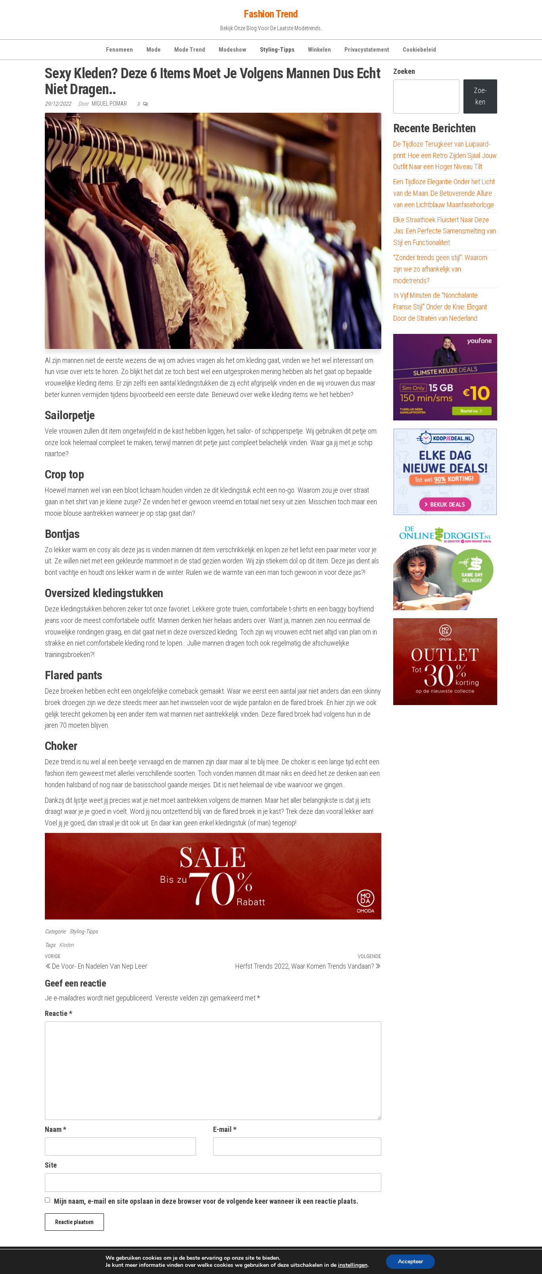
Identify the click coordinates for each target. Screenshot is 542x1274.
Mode (153, 49)
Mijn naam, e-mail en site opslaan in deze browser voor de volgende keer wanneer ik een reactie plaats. (206, 1201)
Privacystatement (366, 49)
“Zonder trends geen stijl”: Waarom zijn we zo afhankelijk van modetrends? (440, 269)
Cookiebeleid (419, 49)
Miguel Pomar (110, 103)
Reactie (58, 1013)
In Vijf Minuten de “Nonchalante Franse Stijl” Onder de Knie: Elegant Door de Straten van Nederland (440, 306)
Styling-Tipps (277, 49)
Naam (55, 1129)
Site (51, 1165)
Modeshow (232, 49)
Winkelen (319, 49)
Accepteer (410, 1261)
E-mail (224, 1129)
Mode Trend (189, 49)
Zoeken (404, 71)
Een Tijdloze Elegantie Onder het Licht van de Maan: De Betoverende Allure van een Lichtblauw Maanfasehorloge (444, 193)
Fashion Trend (271, 14)
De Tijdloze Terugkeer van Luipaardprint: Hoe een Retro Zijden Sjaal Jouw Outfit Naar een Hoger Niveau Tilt (445, 155)
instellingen (352, 1265)
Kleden (66, 945)
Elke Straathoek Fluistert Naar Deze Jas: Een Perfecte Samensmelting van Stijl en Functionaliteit (444, 231)
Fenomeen (119, 49)
